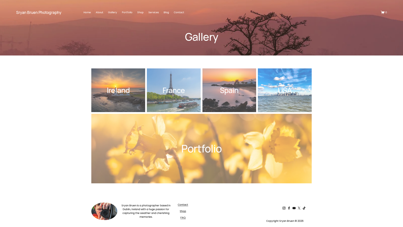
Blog (166, 12)
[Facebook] (289, 208)
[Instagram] (284, 208)
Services (153, 12)
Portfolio (127, 12)
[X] (299, 208)
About (99, 12)
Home (87, 12)
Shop (140, 12)
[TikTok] (304, 208)
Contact (179, 12)
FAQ (183, 217)
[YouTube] (294, 208)
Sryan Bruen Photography (38, 12)
